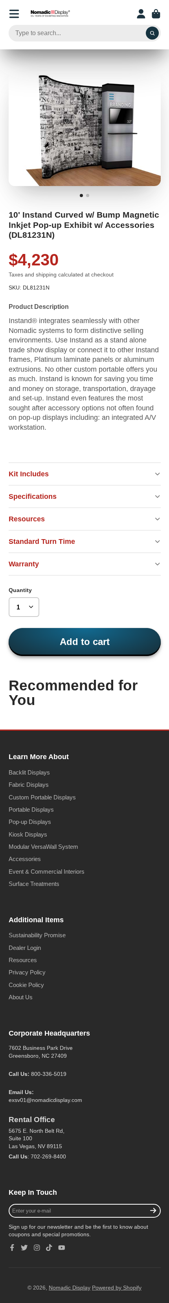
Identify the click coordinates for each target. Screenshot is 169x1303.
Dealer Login (25, 947)
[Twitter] (24, 1247)
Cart (156, 14)
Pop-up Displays (30, 821)
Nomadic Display (69, 1287)
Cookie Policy (26, 984)
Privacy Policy (27, 972)
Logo (50, 13)
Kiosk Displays (28, 834)
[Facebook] (12, 1247)
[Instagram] (36, 1247)
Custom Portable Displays (42, 797)
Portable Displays (31, 809)
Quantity (20, 590)
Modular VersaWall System (43, 846)
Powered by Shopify (116, 1287)
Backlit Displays (29, 772)
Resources (23, 960)
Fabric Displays (29, 784)
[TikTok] (49, 1247)
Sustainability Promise (37, 935)
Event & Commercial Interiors (46, 871)
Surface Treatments (34, 883)
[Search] (152, 33)
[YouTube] (61, 1247)
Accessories (25, 859)
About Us (21, 997)
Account (141, 14)
